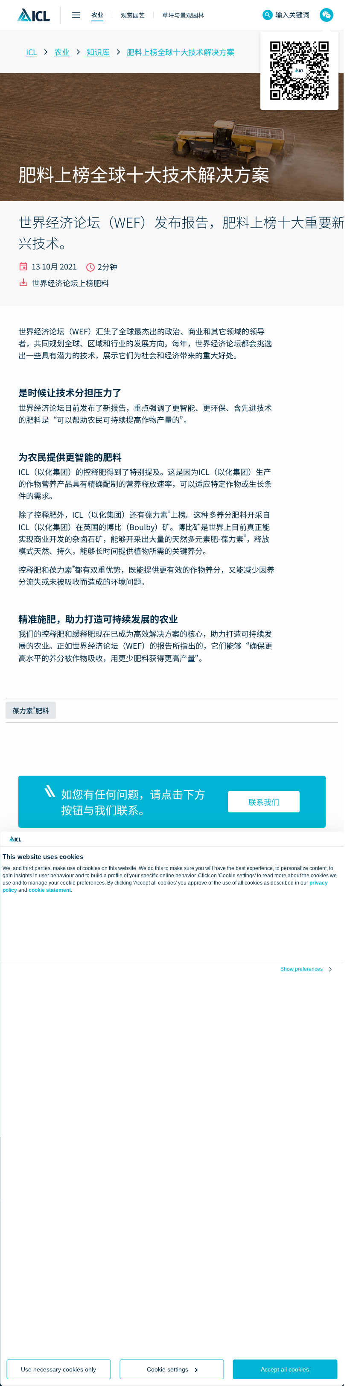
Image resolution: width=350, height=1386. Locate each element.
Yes (96, 1337)
